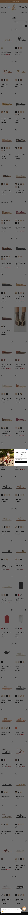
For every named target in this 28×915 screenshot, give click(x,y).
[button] (24, 908)
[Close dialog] (27, 449)
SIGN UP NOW (21, 462)
